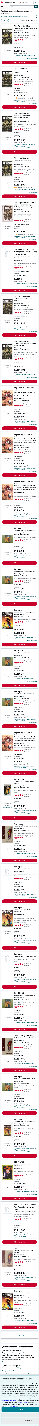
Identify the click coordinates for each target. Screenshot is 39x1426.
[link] (36, 16)
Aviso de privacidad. (12, 1406)
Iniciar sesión (28, 2)
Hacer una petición (8, 1362)
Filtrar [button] (6, 20)
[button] (32, 59)
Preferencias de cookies (9, 1400)
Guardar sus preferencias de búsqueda (16, 1374)
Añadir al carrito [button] (19, 62)
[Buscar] (36, 6)
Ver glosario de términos (10, 1371)
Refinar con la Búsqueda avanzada (15, 16)
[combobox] (22, 6)
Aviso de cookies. (22, 1402)
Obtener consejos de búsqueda (13, 1368)
